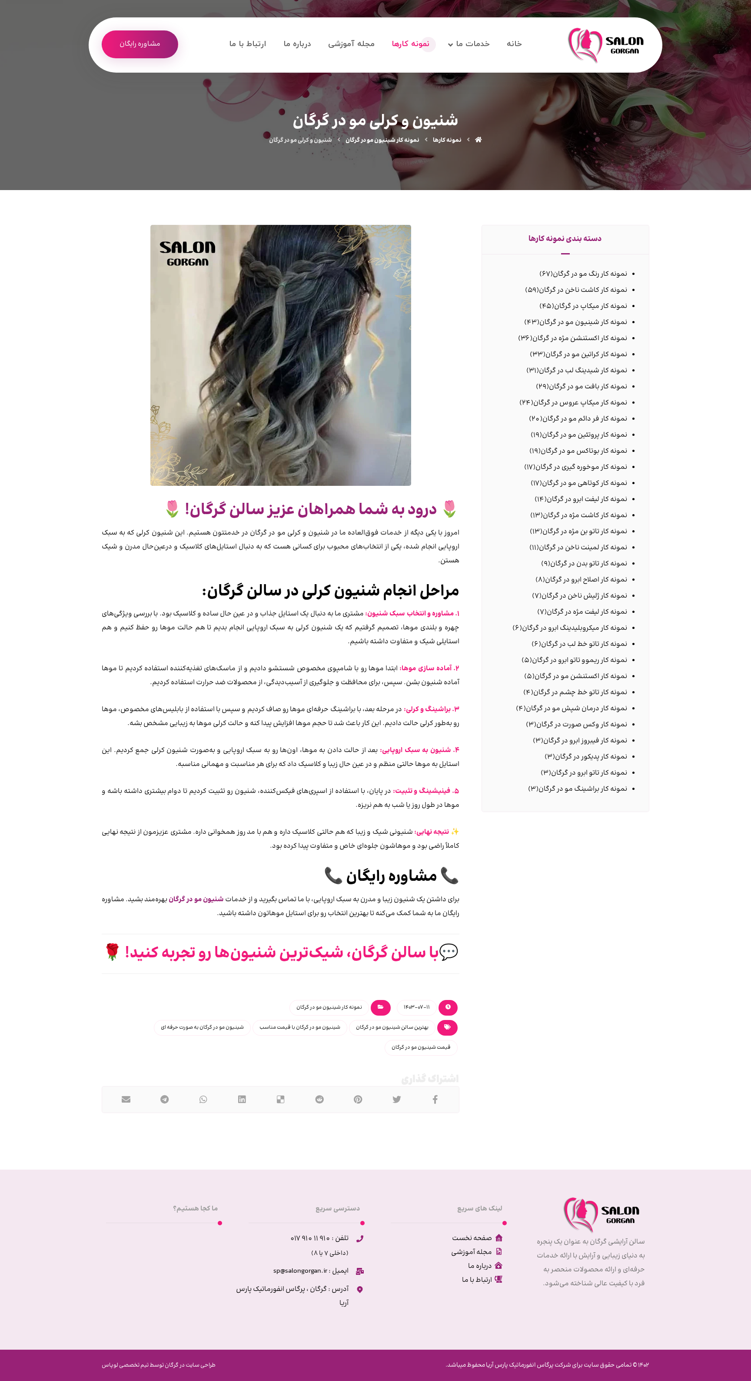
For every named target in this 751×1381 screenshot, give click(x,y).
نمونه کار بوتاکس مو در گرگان (584, 451)
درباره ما (480, 1266)
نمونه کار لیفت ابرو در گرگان (587, 499)
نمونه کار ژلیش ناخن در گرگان (584, 596)
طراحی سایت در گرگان (190, 1365)
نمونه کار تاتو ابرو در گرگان (589, 773)
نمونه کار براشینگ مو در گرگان (582, 789)
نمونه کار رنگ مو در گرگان (590, 274)
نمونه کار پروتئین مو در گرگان (584, 435)
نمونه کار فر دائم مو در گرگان (584, 419)
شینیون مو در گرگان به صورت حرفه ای (202, 1027)
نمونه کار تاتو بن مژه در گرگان (584, 531)
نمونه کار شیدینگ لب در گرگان (583, 370)
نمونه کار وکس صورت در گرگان (581, 724)
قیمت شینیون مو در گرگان (421, 1047)
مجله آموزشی (471, 1252)
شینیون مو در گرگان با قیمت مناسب (299, 1027)
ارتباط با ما (477, 1280)
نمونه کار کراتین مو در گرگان (586, 354)
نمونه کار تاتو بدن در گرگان (588, 563)
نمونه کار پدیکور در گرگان (591, 757)
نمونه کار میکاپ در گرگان (590, 306)
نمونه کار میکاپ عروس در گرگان (580, 403)
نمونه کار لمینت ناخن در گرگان (583, 547)
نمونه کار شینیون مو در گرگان (329, 1007)
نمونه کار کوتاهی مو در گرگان (584, 483)
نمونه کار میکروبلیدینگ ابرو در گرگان (574, 628)
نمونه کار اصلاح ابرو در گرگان (586, 580)
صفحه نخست (472, 1238)
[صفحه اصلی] (478, 140)
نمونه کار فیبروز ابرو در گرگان (585, 741)
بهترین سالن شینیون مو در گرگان (392, 1027)
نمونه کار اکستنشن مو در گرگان (581, 676)
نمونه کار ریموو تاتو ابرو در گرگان (579, 660)
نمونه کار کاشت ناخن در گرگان (583, 290)
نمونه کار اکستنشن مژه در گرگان (579, 338)
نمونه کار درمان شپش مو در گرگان (576, 708)
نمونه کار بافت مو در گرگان (588, 386)
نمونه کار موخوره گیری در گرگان (581, 467)
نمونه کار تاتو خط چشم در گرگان (580, 692)
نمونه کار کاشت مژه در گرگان (585, 515)
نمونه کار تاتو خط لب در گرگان (584, 644)
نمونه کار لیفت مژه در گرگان (587, 612)
